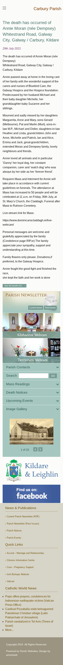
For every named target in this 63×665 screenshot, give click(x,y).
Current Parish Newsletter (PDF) (23, 516)
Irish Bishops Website (18, 574)
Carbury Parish (47, 8)
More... (9, 629)
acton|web (12, 655)
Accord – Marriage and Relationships (25, 553)
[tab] (31, 367)
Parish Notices (14, 530)
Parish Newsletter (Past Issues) (23, 523)
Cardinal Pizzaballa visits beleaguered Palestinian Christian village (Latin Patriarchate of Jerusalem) (29, 613)
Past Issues (50, 307)
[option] (31, 431)
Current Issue (35, 307)
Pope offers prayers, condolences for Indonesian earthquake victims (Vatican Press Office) (29, 600)
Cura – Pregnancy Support (20, 567)
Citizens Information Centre (20, 560)
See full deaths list (13, 286)
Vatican (10, 581)
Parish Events (14, 538)
